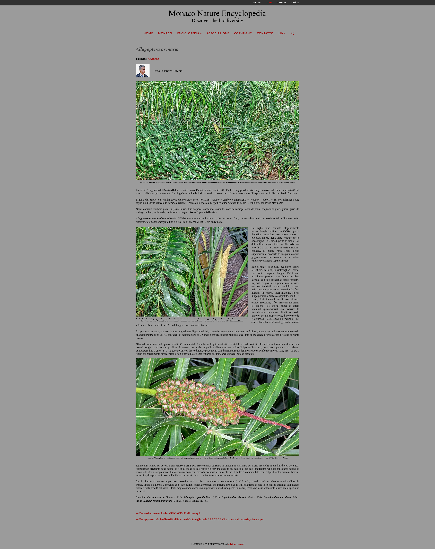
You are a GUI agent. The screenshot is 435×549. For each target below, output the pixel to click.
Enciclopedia (188, 33)
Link (282, 33)
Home (148, 33)
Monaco (165, 33)
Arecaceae (153, 58)
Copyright (243, 33)
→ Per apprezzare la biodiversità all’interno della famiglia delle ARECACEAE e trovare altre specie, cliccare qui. (200, 519)
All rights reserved (236, 544)
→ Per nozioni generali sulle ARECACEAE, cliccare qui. (168, 513)
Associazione (218, 33)
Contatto (265, 33)
